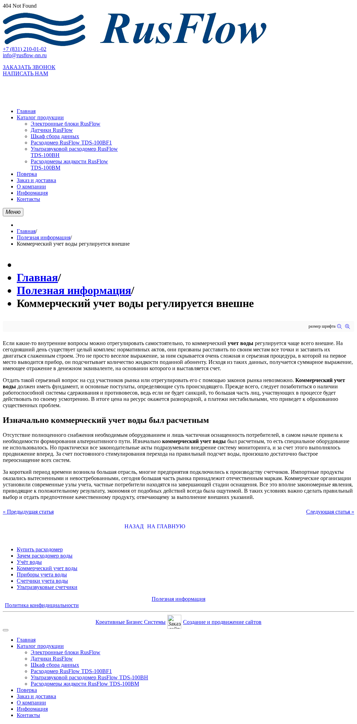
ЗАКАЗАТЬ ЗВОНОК (29, 67)
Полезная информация (43, 237)
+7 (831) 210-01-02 (24, 49)
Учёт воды (29, 562)
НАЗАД (134, 526)
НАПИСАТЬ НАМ (25, 73)
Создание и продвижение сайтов (222, 622)
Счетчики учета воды (42, 581)
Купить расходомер (40, 549)
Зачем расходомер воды (45, 556)
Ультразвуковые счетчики (47, 587)
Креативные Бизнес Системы (131, 622)
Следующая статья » (330, 512)
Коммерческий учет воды (47, 568)
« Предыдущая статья (28, 512)
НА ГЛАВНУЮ (166, 526)
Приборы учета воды (42, 574)
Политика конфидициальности (42, 605)
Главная (26, 231)
